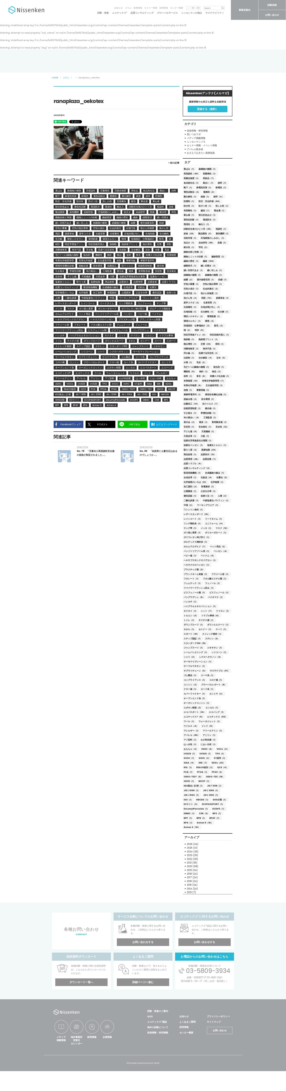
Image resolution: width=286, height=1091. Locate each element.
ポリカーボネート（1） (216, 532)
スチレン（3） (212, 638)
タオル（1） (189, 629)
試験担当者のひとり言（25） (198, 228)
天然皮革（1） (190, 436)
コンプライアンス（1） (195, 680)
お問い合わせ (272, 15)
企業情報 (107, 1037)
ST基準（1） (220, 758)
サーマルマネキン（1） (195, 666)
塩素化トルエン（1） (217, 445)
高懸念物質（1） (192, 178)
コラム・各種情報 (133, 8)
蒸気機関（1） (223, 233)
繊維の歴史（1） (192, 261)
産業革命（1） (223, 298)
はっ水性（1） (190, 744)
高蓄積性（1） (210, 173)
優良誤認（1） (190, 495)
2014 (189, 888)
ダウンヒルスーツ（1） (218, 624)
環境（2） (210, 321)
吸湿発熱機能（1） (193, 472)
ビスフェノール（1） (219, 592)
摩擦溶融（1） (203, 390)
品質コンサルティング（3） (197, 468)
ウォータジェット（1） (210, 721)
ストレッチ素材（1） (212, 633)
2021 (189, 862)
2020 (189, 866)
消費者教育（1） (192, 348)
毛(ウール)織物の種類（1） (197, 367)
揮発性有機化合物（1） (216, 394)
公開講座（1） (190, 491)
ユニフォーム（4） (214, 523)
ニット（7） (207, 610)
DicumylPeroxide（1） (196, 808)
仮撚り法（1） (208, 495)
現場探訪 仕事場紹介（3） (197, 325)
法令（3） (221, 357)
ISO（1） (188, 799)
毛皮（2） (201, 362)
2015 (189, 885)
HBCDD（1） (202, 799)
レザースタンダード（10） (197, 514)
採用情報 (163, 8)
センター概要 (176, 8)
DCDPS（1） (218, 808)
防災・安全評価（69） (210, 201)
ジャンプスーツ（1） (194, 647)
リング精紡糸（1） (193, 523)
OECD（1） (189, 781)
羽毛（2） (204, 247)
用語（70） (207, 298)
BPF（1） (188, 818)
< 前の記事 (173, 162)
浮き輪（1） (189, 353)
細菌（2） (189, 279)
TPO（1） (220, 753)
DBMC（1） (190, 813)
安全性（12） (222, 426)
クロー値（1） (190, 689)
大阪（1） (205, 436)
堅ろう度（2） (191, 449)
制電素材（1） (208, 486)
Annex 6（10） (205, 822)
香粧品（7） (209, 178)
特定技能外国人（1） (220, 334)
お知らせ (118, 8)
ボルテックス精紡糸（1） (196, 541)
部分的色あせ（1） (208, 215)
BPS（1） (217, 813)
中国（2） (189, 505)
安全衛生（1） (205, 426)
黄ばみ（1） (189, 169)
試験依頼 (272, 5)
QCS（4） (222, 767)
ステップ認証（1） (193, 638)
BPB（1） (201, 818)
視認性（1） (221, 228)
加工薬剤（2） (191, 486)
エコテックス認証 (157, 1021)
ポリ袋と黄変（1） (193, 532)
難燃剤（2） (209, 192)
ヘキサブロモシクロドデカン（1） (200, 560)
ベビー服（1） (190, 555)
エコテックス (119, 13)
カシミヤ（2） (216, 693)
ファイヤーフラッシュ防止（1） (199, 587)
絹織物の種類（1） (214, 275)
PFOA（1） (202, 772)
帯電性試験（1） (209, 413)
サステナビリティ (214, 13)
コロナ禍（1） (216, 680)
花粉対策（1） (190, 238)
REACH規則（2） (205, 767)
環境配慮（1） (214, 316)
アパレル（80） (191, 735)
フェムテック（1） (193, 583)
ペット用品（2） (218, 546)
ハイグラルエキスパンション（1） (200, 606)
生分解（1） (223, 311)
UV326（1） (205, 753)
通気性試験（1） (192, 219)
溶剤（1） (220, 344)
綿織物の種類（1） (193, 275)
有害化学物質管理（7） (213, 380)
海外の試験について (157, 1027)
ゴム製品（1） (190, 675)
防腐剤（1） (189, 201)
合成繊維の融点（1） (215, 472)
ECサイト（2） (191, 804)
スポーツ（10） (191, 633)
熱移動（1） (189, 339)
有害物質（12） (191, 380)
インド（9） (208, 726)
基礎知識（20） (209, 449)
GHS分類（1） (220, 799)
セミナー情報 (150, 8)
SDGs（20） (218, 762)
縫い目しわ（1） (215, 270)
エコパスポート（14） (195, 712)
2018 (189, 873)
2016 (189, 881)
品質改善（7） (210, 459)
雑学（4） (219, 196)
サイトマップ (214, 1021)
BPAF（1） (214, 818)
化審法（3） (222, 477)
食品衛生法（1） (192, 182)
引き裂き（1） (190, 413)
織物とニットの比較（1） (196, 256)
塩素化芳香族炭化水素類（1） (198, 440)
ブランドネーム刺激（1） (196, 574)
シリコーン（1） (219, 652)
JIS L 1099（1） (192, 790)
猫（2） (187, 330)
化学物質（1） (217, 482)
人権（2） (223, 495)
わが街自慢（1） (209, 739)
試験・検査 (103, 13)
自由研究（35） (206, 242)
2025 (189, 847)
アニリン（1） (209, 735)
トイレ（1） (189, 620)
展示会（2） (190, 422)
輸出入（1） (204, 224)
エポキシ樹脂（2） (193, 707)
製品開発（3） (205, 233)
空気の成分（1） (192, 288)
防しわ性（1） (222, 205)
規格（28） (189, 233)
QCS (150, 1016)
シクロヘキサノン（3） (210, 657)
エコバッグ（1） (217, 712)
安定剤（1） (189, 426)
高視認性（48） (192, 173)
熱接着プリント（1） (209, 339)
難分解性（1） (190, 196)
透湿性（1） (189, 224)
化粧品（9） (207, 477)
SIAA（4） (189, 762)
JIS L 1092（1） (211, 795)
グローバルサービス (167, 13)
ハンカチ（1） (190, 601)
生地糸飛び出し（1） (211, 307)
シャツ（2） (190, 657)
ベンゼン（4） (221, 551)
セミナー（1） (205, 629)
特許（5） (200, 330)
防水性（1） (189, 205)
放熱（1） (188, 390)
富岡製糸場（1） (220, 422)
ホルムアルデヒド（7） (195, 546)
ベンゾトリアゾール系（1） (197, 551)
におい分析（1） (209, 744)
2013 (189, 892)
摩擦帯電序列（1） (193, 394)
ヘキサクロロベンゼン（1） (197, 564)
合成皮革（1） (190, 477)
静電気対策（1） (204, 187)
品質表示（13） (208, 454)
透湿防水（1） (210, 219)
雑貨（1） (205, 196)
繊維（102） (209, 261)
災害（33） (206, 344)
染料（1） (188, 376)
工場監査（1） (210, 417)
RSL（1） (188, 767)
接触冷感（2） (191, 399)
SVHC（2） (205, 758)
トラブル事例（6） (210, 615)
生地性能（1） (190, 311)
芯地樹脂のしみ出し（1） (213, 238)
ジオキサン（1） (215, 647)
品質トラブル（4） (193, 463)
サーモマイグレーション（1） (198, 661)
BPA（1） (188, 822)
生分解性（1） (208, 311)
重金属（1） (220, 210)
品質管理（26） (191, 459)
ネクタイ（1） (190, 610)
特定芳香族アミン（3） (195, 334)
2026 (189, 844)
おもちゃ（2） (191, 749)
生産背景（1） (210, 302)
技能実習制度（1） (193, 408)
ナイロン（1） (223, 610)
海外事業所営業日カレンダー (76, 1040)
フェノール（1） (213, 583)
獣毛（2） (219, 325)
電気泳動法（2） (192, 192)
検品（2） (217, 371)
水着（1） (188, 362)
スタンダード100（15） (195, 643)
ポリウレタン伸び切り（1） (197, 537)
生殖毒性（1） (190, 307)
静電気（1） (221, 187)
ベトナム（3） (208, 555)
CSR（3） (204, 813)
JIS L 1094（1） (192, 795)
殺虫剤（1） (219, 367)
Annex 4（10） (192, 827)
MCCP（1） (204, 781)
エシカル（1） (212, 707)
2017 (189, 877)
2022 (189, 859)
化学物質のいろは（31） (195, 482)
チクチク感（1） (207, 620)
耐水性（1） (189, 247)
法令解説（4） (206, 357)
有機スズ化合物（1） (220, 376)
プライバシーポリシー (218, 1016)
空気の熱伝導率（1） (213, 284)
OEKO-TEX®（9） (193, 776)
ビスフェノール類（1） (195, 592)
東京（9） (201, 376)
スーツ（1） (221, 629)
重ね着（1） (189, 215)
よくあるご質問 (187, 1021)
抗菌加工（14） (191, 403)
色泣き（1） (189, 242)
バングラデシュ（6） (194, 597)
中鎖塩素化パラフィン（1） (216, 500)
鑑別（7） (206, 210)
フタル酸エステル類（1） (215, 578)
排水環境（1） (208, 399)
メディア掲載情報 (61, 1038)
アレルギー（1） (192, 730)
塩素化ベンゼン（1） (194, 445)
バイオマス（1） (216, 597)
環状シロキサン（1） (194, 316)
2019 (189, 870)
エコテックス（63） (217, 716)
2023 (189, 855)
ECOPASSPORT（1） (213, 804)
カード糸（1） (208, 689)
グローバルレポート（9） (213, 684)
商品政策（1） (190, 454)
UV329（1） (190, 753)
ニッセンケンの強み (191, 13)
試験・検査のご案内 (157, 1011)
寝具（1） (204, 422)
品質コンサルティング (142, 13)
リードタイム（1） (214, 518)
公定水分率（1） (209, 491)
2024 (190, 851)
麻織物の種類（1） (208, 169)
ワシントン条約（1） (194, 509)
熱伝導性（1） (190, 344)
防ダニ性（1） (205, 205)
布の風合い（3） (192, 417)
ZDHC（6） (207, 749)
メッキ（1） (206, 528)
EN (193, 8)
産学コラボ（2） (192, 302)
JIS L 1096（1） (211, 790)
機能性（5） (190, 371)
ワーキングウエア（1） (208, 505)
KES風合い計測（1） (194, 785)
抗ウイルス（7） (210, 403)
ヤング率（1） (190, 528)
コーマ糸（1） (208, 675)
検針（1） (204, 371)
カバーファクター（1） (195, 693)
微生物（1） (211, 408)
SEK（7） (203, 762)
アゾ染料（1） (190, 739)
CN (197, 8)
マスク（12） (222, 528)
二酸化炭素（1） (192, 500)
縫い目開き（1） (209, 265)
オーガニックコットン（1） (197, 703)
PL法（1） (189, 772)
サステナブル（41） (220, 670)
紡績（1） (223, 279)
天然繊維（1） (208, 431)
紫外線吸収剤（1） (206, 279)
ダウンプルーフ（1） (194, 624)
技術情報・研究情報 (157, 1032)
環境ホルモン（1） (193, 321)
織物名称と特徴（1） (194, 252)
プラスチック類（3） (194, 569)
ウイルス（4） (191, 726)
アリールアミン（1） (213, 730)
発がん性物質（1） (210, 293)
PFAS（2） (217, 772)
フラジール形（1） (221, 574)
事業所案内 (244, 10)
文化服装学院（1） (215, 385)
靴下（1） (188, 187)
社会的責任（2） (211, 288)
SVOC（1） (189, 758)
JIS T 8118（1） (214, 785)
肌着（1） (222, 242)
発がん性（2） (191, 298)
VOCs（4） (223, 749)
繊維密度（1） (218, 256)
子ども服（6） (191, 431)
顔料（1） (222, 182)
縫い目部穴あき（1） (194, 270)
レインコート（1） (193, 518)
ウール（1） (189, 721)
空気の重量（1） (192, 284)
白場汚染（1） (190, 293)
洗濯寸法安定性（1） (209, 353)
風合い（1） (209, 182)
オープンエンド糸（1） (195, 698)
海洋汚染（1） (210, 348)
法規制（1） (189, 357)
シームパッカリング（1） (196, 652)
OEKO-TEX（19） (215, 776)
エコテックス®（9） (194, 716)
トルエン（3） (191, 615)
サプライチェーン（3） (195, 670)
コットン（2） (191, 684)
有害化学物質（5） (193, 385)
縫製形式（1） (190, 265)
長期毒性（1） (190, 210)
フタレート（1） (192, 578)
